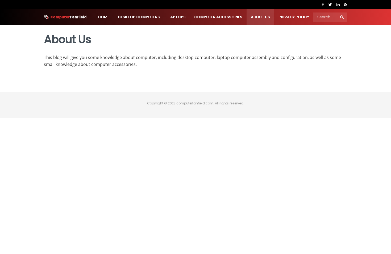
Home (103, 17)
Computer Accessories (218, 17)
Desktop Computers (139, 17)
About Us (260, 17)
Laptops (177, 17)
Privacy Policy (293, 17)
